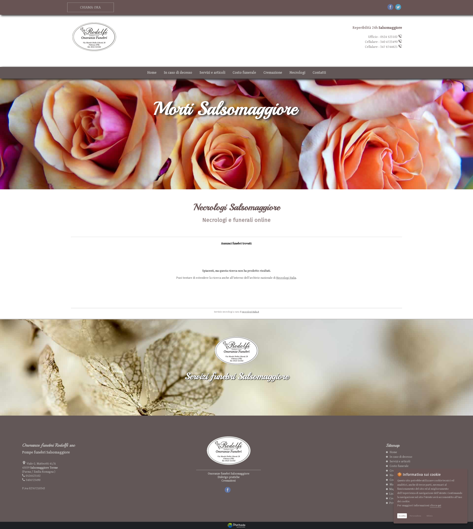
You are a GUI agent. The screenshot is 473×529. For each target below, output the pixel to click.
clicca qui (435, 505)
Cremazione (272, 73)
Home (151, 73)
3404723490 (33, 480)
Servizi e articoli (212, 73)
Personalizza (415, 516)
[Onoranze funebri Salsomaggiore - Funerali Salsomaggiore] (94, 52)
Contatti (319, 73)
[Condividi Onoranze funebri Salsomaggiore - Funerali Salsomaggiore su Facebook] (390, 7)
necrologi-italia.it (250, 311)
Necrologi (297, 73)
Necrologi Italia (286, 278)
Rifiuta (430, 516)
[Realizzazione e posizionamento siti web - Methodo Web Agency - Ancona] (236, 525)
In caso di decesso (178, 73)
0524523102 (33, 476)
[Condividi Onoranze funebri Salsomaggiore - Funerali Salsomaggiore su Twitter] (398, 7)
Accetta (402, 516)
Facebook (231, 488)
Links (392, 494)
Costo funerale (244, 73)
